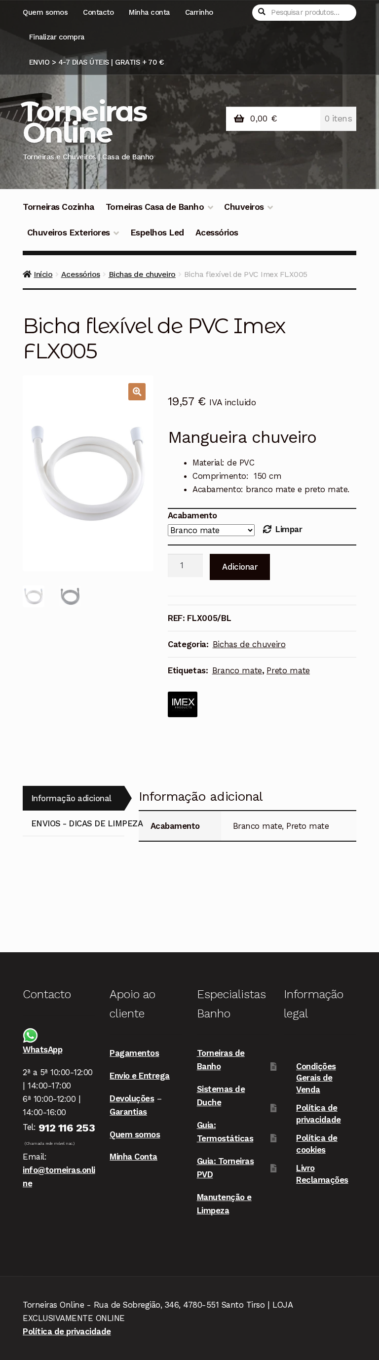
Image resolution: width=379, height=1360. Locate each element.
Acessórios (216, 232)
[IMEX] (182, 704)
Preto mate (288, 670)
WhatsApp (42, 1049)
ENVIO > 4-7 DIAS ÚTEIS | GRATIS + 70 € (96, 62)
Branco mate (237, 670)
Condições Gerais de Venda (316, 1077)
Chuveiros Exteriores (68, 232)
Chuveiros (244, 207)
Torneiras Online (83, 122)
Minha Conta (133, 1157)
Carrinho (199, 12)
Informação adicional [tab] (71, 798)
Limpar (288, 529)
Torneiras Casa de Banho (155, 207)
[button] (137, 391)
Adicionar (240, 567)
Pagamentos (134, 1053)
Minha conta (149, 12)
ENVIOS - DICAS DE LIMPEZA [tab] (77, 823)
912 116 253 (66, 1128)
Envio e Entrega (140, 1076)
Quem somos (45, 12)
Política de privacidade (67, 1331)
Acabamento (192, 515)
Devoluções (132, 1098)
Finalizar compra (56, 37)
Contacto (98, 12)
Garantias (128, 1112)
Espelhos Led (157, 232)
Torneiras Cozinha (58, 207)
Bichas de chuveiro (142, 274)
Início (43, 274)
